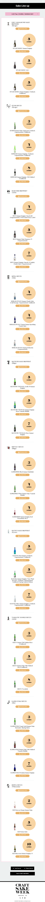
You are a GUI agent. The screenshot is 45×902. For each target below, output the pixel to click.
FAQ (26, 895)
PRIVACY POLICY (21, 895)
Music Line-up (29, 868)
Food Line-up (18, 868)
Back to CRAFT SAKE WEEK (22, 873)
